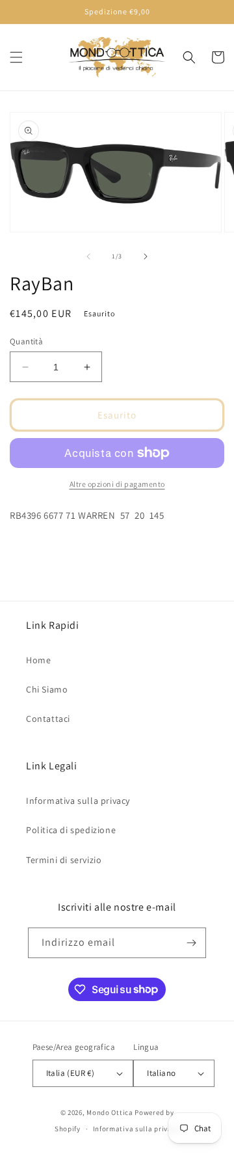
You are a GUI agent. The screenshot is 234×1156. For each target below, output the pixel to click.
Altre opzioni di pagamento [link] (117, 484)
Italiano (161, 1073)
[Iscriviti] (191, 943)
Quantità (26, 341)
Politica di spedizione (71, 830)
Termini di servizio (63, 860)
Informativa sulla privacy (78, 800)
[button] (16, 57)
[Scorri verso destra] (145, 256)
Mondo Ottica (109, 1112)
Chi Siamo (47, 689)
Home (38, 660)
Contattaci (48, 718)
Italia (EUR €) (70, 1073)
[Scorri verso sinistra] (88, 256)
